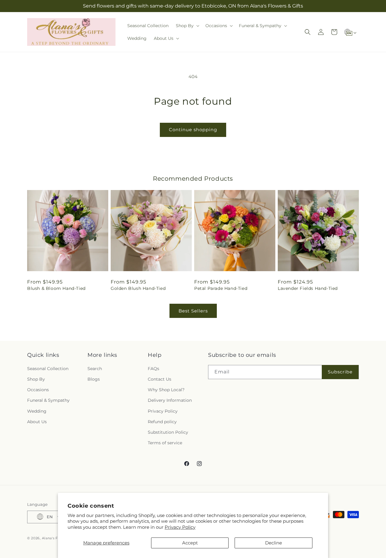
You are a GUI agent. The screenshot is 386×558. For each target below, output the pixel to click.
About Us (37, 421)
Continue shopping (193, 129)
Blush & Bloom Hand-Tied (56, 288)
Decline (273, 543)
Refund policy (162, 421)
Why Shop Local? (166, 389)
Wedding (36, 411)
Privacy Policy (180, 527)
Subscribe (340, 372)
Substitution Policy (168, 432)
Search (94, 368)
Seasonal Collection (47, 368)
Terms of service (165, 442)
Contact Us (159, 379)
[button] (187, 25)
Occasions (38, 389)
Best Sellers (193, 311)
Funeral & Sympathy (48, 400)
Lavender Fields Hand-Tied (308, 288)
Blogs (93, 379)
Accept (190, 543)
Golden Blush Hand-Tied (138, 288)
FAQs (153, 368)
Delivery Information (170, 400)
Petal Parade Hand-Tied (220, 288)
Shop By (36, 379)
